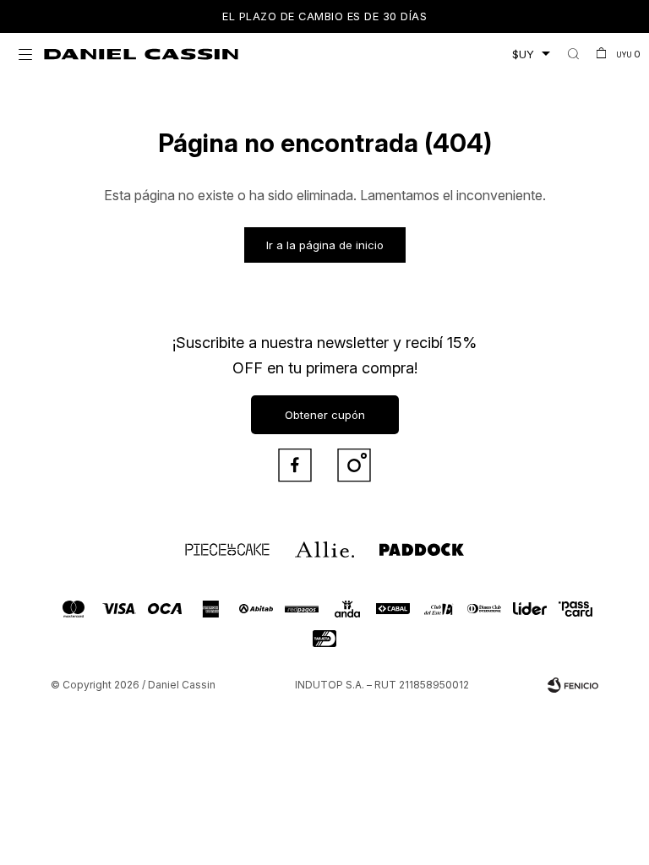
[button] (573, 54)
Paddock (396, 542)
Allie (304, 542)
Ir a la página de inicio (325, 245)
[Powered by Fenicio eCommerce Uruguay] (573, 685)
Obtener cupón (325, 415)
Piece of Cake (212, 542)
